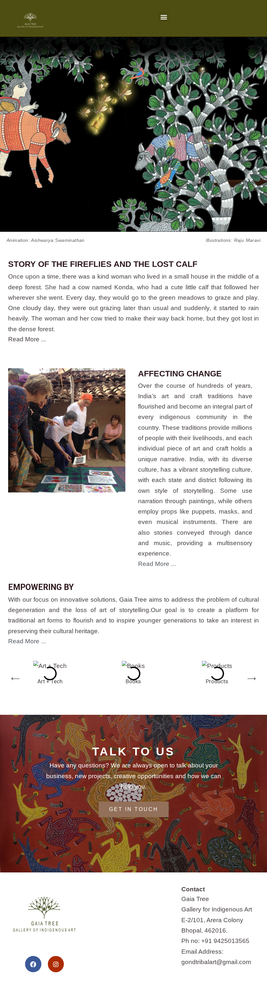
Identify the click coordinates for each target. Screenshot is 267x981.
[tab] (133, 339)
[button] (163, 16)
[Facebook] (33, 964)
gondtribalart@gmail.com (216, 962)
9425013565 (231, 940)
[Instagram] (56, 964)
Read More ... (27, 339)
